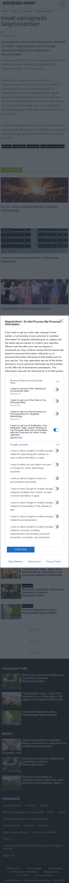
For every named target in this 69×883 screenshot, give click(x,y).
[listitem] (34, 381)
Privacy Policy (53, 561)
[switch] (56, 389)
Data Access (34, 561)
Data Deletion (15, 561)
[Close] (62, 322)
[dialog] (34, 441)
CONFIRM (21, 549)
